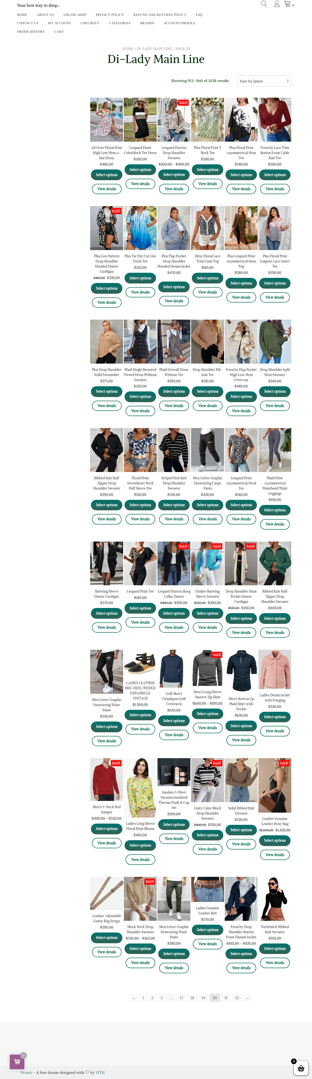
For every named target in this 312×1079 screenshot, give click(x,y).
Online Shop (75, 14)
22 (237, 997)
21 (226, 997)
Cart (59, 31)
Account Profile (179, 23)
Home (22, 14)
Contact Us (28, 23)
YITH (100, 1072)
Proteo (26, 1072)
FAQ (199, 14)
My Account (59, 23)
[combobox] (264, 81)
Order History (31, 31)
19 (203, 997)
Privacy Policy (110, 14)
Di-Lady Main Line (154, 48)
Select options (106, 175)
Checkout (90, 23)
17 (181, 997)
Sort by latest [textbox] (251, 81)
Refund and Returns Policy (160, 14)
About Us (45, 14)
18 (192, 997)
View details (107, 189)
